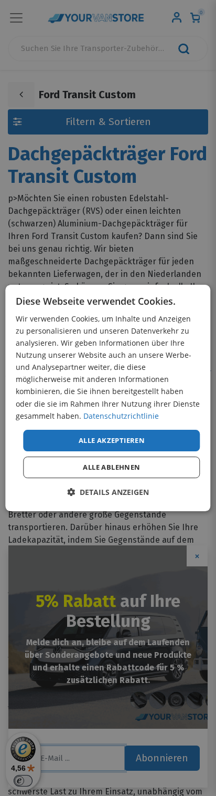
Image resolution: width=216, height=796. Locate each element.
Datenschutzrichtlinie (121, 416)
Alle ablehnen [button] (111, 467)
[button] (108, 492)
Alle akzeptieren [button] (112, 440)
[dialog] (107, 398)
